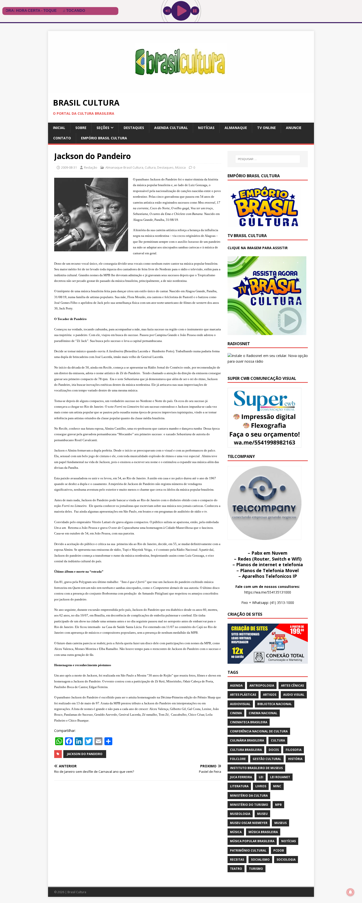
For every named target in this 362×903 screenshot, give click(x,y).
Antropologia (261, 685)
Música (180, 167)
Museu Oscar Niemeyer (248, 823)
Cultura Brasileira (246, 750)
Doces (274, 750)
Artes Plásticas (243, 695)
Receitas (237, 859)
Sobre (80, 127)
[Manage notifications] (350, 892)
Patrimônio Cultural (248, 850)
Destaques (134, 127)
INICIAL (59, 127)
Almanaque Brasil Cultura (124, 167)
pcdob (278, 850)
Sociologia (286, 859)
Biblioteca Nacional (274, 704)
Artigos (269, 695)
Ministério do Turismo (249, 805)
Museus (280, 823)
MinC (277, 786)
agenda (236, 685)
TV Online (266, 127)
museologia (240, 814)
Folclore (238, 759)
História (295, 759)
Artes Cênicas (292, 685)
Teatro (236, 869)
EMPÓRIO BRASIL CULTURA (104, 138)
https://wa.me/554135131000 (267, 592)
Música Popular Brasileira (252, 841)
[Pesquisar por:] (267, 159)
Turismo (256, 869)
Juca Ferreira (241, 777)
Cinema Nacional (263, 713)
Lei (261, 777)
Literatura (239, 786)
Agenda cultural (171, 127)
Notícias (206, 127)
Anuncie (293, 127)
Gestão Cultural (267, 759)
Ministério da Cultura (249, 795)
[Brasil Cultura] (181, 89)
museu (262, 814)
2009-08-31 (69, 167)
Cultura (150, 167)
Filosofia (293, 750)
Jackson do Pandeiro (84, 754)
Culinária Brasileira (247, 740)
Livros (260, 786)
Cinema (236, 713)
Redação (90, 167)
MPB (278, 805)
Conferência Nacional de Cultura (259, 731)
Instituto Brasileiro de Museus (256, 768)
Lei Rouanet (280, 777)
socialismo (260, 859)
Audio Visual (293, 695)
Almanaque (236, 127)
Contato (62, 138)
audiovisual (240, 704)
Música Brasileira (263, 832)
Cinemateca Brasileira (248, 722)
